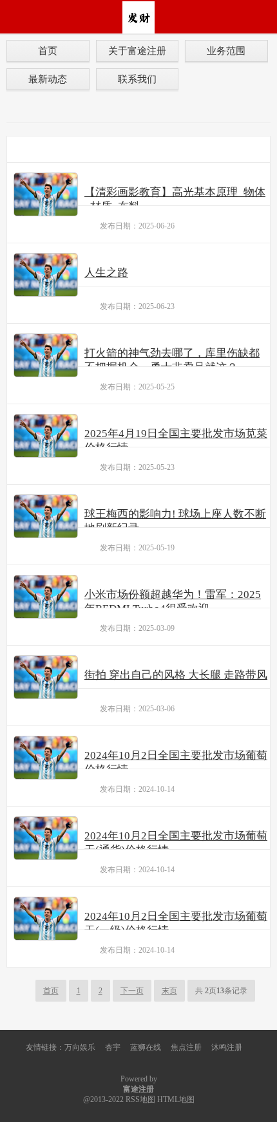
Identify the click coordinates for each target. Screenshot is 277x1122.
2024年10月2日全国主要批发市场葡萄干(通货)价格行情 (175, 843)
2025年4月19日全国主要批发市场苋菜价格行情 (175, 440)
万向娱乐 (79, 1047)
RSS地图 (140, 1099)
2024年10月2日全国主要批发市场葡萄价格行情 (175, 762)
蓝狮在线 (145, 1047)
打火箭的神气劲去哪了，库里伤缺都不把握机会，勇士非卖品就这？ (172, 360)
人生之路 (106, 272)
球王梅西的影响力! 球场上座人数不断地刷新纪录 (175, 521)
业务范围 (226, 50)
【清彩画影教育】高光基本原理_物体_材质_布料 (174, 199)
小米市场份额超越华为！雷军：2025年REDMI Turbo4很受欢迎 (172, 601)
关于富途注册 (137, 50)
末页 (169, 990)
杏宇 (112, 1047)
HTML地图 (176, 1099)
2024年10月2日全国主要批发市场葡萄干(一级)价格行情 (175, 923)
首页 (47, 50)
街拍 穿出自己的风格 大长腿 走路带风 (175, 675)
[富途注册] (138, 16)
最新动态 (47, 78)
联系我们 (137, 78)
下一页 (132, 990)
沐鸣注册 (226, 1047)
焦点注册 (186, 1047)
